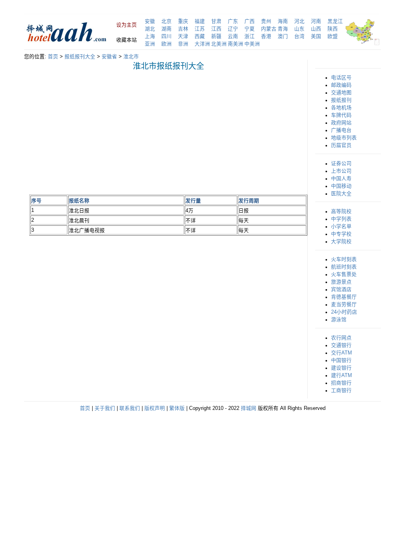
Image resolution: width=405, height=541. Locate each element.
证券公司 (341, 163)
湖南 (166, 29)
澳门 (283, 36)
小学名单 (341, 226)
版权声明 (154, 408)
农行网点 (341, 338)
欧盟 (332, 36)
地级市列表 (344, 138)
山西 (316, 29)
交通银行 (341, 345)
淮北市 (131, 56)
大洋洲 (202, 44)
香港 (266, 36)
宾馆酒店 (341, 289)
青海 (283, 29)
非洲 (183, 44)
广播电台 (341, 130)
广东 (233, 21)
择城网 (248, 408)
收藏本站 (126, 40)
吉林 (183, 29)
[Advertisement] (95, 132)
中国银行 (341, 360)
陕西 (332, 29)
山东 (299, 29)
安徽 (150, 21)
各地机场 (341, 107)
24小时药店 (344, 312)
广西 (249, 21)
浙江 (249, 36)
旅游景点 (341, 282)
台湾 (299, 36)
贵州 (266, 21)
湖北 (150, 29)
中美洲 (252, 44)
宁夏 (249, 29)
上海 (150, 36)
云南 (233, 36)
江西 (216, 29)
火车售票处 (344, 274)
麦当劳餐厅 (344, 304)
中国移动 (341, 186)
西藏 (200, 36)
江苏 (200, 29)
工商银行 (341, 390)
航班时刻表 (344, 267)
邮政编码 (341, 85)
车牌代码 (341, 115)
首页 (53, 56)
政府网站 (341, 123)
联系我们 (129, 408)
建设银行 (341, 368)
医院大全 (341, 193)
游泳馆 (338, 319)
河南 (316, 21)
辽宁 (233, 29)
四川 (166, 36)
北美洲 (219, 44)
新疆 (216, 36)
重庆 (183, 21)
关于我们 (105, 408)
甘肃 (216, 21)
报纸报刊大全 (79, 56)
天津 (183, 36)
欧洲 (166, 44)
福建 (200, 21)
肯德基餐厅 (344, 297)
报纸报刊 (341, 100)
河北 (299, 21)
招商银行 (341, 383)
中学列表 (341, 219)
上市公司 (341, 171)
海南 (283, 21)
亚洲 (150, 44)
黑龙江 (335, 21)
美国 (316, 36)
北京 (166, 21)
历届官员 (341, 145)
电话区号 (341, 77)
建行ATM (341, 375)
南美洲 (235, 44)
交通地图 (341, 92)
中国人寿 (341, 178)
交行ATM (341, 353)
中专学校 (341, 234)
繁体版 (177, 408)
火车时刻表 (344, 259)
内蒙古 (268, 29)
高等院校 (341, 211)
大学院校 (341, 241)
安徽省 (109, 56)
